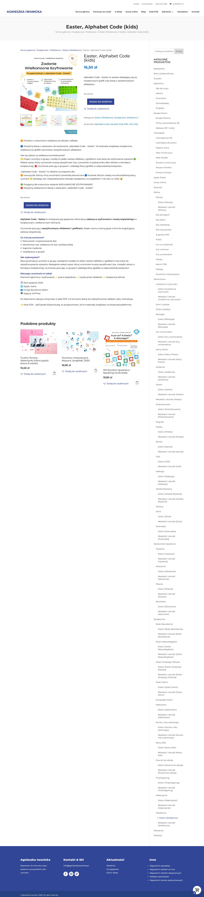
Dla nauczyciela (163, 229)
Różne (157, 192)
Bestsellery (159, 68)
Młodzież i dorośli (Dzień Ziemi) (170, 693)
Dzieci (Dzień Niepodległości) (166, 648)
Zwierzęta (161, 526)
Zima (158, 511)
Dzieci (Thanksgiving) (169, 782)
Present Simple (163, 172)
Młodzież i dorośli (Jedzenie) (166, 378)
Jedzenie (160, 367)
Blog (143, 12)
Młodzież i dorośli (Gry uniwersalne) (169, 343)
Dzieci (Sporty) (165, 446)
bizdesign (71, 895)
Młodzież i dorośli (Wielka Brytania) (170, 500)
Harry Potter (162, 349)
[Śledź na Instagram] (71, 874)
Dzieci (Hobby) (163, 309)
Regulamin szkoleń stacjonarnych (165, 873)
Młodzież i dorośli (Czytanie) (166, 560)
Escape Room (160, 113)
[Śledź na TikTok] (77, 874)
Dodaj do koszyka (100, 101)
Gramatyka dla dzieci (166, 143)
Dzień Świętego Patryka (168, 662)
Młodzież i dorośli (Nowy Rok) (170, 754)
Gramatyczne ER (164, 138)
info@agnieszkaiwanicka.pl (76, 865)
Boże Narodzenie (164, 624)
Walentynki (161, 795)
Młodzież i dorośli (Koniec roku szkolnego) (170, 736)
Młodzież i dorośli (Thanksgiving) (166, 789)
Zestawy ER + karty (165, 128)
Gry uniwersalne (164, 254)
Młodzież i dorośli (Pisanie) (166, 595)
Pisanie (159, 584)
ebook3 (114, 124)
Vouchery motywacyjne (167, 274)
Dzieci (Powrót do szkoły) (170, 765)
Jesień (159, 384)
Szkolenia (166, 12)
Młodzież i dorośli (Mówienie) (166, 577)
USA (158, 456)
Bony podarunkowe (164, 73)
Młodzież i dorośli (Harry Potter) (170, 360)
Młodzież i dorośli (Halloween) (166, 716)
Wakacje (160, 471)
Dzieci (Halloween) (167, 709)
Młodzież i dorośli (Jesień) (170, 394)
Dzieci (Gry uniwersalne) (170, 337)
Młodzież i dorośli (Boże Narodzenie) (169, 635)
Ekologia (160, 314)
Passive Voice (162, 148)
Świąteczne (78, 32)
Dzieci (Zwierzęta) (167, 531)
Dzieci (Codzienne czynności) (167, 290)
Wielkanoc (91, 32)
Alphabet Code (101, 124)
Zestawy (158, 835)
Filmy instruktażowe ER (167, 123)
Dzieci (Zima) (164, 516)
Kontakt (196, 12)
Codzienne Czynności (166, 284)
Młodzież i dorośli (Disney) (166, 208)
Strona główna (82, 12)
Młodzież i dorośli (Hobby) (169, 399)
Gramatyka (159, 133)
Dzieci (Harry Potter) (168, 354)
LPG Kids (133, 124)
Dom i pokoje (162, 304)
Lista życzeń (161, 4)
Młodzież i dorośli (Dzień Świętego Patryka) (170, 676)
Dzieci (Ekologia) (166, 319)
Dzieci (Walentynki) (167, 800)
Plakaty (159, 269)
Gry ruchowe (162, 249)
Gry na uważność (164, 244)
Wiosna (159, 506)
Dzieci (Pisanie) (165, 589)
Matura (159, 93)
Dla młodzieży (163, 225)
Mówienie (161, 566)
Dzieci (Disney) (165, 202)
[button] (72, 58)
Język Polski (160, 177)
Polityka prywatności (159, 876)
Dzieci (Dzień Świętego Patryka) (169, 668)
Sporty (159, 441)
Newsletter (182, 12)
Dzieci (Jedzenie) (166, 372)
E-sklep (118, 12)
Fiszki (158, 239)
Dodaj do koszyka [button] (54, 373)
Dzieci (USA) (164, 461)
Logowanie (147, 4)
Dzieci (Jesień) (165, 389)
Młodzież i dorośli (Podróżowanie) (166, 415)
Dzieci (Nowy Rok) (167, 747)
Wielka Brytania (164, 489)
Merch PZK (161, 264)
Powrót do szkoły (164, 760)
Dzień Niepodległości (166, 641)
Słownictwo (160, 279)
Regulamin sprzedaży (160, 866)
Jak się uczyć (162, 88)
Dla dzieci (161, 220)
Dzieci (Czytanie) (166, 554)
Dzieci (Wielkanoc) (108, 32)
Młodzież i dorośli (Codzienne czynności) (169, 298)
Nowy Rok (161, 742)
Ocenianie (161, 98)
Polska (159, 427)
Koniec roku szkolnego (167, 722)
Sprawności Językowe (165, 544)
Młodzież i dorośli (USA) (169, 466)
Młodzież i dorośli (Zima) (170, 521)
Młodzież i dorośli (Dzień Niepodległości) (170, 655)
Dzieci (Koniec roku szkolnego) (167, 728)
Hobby (159, 259)
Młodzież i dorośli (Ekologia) (166, 325)
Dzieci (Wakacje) (166, 476)
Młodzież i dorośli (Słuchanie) (166, 612)
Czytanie (160, 549)
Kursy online (132, 12)
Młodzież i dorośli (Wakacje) (166, 482)
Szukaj (179, 51)
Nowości (158, 187)
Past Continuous (164, 153)
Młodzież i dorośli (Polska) (171, 437)
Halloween (161, 704)
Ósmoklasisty (162, 103)
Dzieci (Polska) (165, 432)
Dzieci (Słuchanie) (167, 606)
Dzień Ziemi (162, 682)
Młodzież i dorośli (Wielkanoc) (166, 824)
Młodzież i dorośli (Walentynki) (166, 806)
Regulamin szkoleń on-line (162, 869)
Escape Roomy (163, 118)
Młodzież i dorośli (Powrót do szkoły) (167, 771)
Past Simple (162, 157)
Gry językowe (112, 869)
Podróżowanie (163, 404)
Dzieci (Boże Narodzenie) (170, 629)
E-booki (157, 78)
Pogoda (160, 422)
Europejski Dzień (164, 700)
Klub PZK (153, 12)
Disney (159, 197)
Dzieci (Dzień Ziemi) (168, 687)
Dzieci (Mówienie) (167, 571)
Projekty (160, 108)
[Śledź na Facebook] (65, 874)
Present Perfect (164, 167)
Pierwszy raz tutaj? (102, 12)
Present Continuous (166, 162)
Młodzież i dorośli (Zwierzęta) (166, 537)
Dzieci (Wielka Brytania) (170, 494)
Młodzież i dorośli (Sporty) (171, 451)
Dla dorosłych (163, 215)
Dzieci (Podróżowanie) (169, 409)
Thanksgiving (162, 778)
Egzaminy (159, 83)
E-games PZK (162, 234)
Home (136, 4)
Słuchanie (161, 601)
